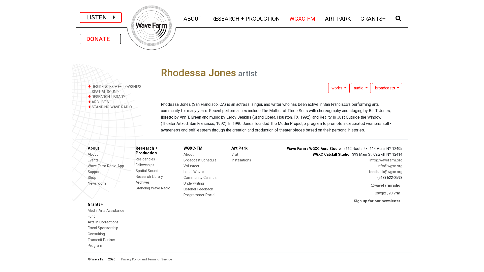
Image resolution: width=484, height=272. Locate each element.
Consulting (96, 234)
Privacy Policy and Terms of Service (146, 259)
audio (359, 88)
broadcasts (385, 88)
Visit (234, 154)
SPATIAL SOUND (105, 92)
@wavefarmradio (385, 185)
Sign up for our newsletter (377, 201)
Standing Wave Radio (153, 188)
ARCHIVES (98, 101)
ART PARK (338, 18)
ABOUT (193, 18)
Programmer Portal (199, 195)
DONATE (100, 39)
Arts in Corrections (103, 222)
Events (93, 160)
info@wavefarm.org (386, 160)
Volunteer (191, 166)
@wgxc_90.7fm (387, 193)
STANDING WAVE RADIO (110, 107)
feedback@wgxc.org (385, 172)
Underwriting (194, 183)
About (93, 154)
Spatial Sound (147, 171)
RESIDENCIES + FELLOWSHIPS (114, 86)
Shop (92, 178)
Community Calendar (201, 178)
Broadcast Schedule (200, 160)
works (337, 88)
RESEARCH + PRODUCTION (246, 18)
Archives (143, 182)
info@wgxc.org (390, 166)
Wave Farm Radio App (106, 166)
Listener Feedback (198, 189)
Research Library (149, 177)
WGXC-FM (302, 18)
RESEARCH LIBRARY (106, 96)
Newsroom (97, 183)
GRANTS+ (373, 18)
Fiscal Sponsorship (103, 228)
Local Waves (194, 172)
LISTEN (99, 17)
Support (94, 172)
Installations (241, 160)
